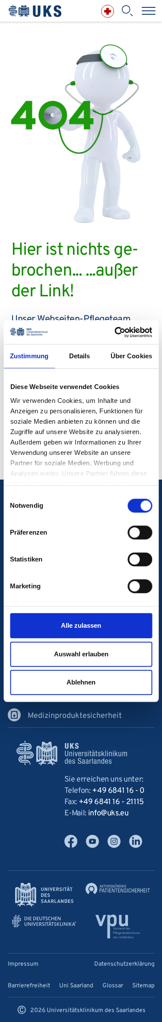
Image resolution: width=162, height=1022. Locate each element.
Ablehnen (81, 682)
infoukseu (108, 813)
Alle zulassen (81, 625)
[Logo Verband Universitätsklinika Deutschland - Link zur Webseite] (44, 921)
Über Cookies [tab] (131, 356)
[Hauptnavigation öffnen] (148, 11)
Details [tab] (79, 356)
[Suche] (127, 10)
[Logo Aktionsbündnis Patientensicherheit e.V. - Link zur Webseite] (118, 889)
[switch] (139, 532)
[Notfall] (107, 11)
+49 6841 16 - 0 (118, 791)
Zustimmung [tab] (29, 356)
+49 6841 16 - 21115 (111, 802)
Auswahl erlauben (81, 654)
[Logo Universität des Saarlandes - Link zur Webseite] (44, 895)
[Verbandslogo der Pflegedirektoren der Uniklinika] (117, 926)
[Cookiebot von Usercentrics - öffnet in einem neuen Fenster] (115, 332)
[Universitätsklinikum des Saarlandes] (35, 11)
